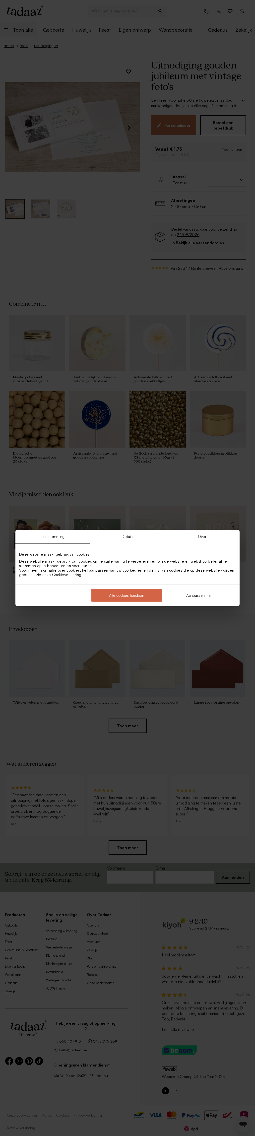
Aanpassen (195, 595)
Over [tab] (202, 536)
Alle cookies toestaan (126, 595)
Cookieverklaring (66, 574)
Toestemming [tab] (52, 536)
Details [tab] (127, 536)
